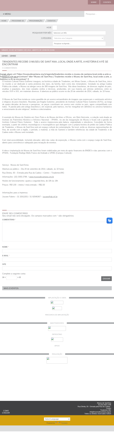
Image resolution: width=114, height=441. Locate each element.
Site (4, 264)
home (3, 21)
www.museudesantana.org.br (41, 177)
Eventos (51, 21)
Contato (107, 2)
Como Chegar (6, 412)
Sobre (93, 2)
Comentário (9, 220)
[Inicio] (12, 5)
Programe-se (18, 21)
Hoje (49, 28)
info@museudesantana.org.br (100, 412)
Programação (35, 21)
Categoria (46, 38)
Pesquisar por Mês (41, 33)
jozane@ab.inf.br (50, 197)
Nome (5, 247)
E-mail (6, 256)
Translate (64, 423)
